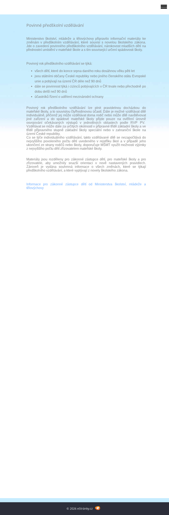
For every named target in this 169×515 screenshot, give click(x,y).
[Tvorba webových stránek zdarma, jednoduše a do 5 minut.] (97, 508)
